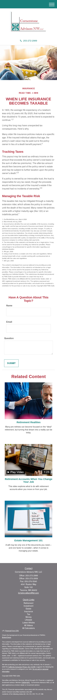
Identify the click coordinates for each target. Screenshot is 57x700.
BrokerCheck (6, 637)
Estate (28, 608)
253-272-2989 (30, 40)
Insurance (28, 611)
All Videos (28, 625)
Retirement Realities (29, 422)
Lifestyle (28, 619)
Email (9, 321)
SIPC (28, 682)
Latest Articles (28, 622)
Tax (28, 614)
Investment (28, 605)
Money (29, 617)
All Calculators (28, 628)
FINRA (23, 682)
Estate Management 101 (28, 540)
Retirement (28, 603)
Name (9, 305)
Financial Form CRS (12, 630)
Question (9, 338)
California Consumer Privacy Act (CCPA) (22, 667)
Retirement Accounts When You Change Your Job (28, 480)
